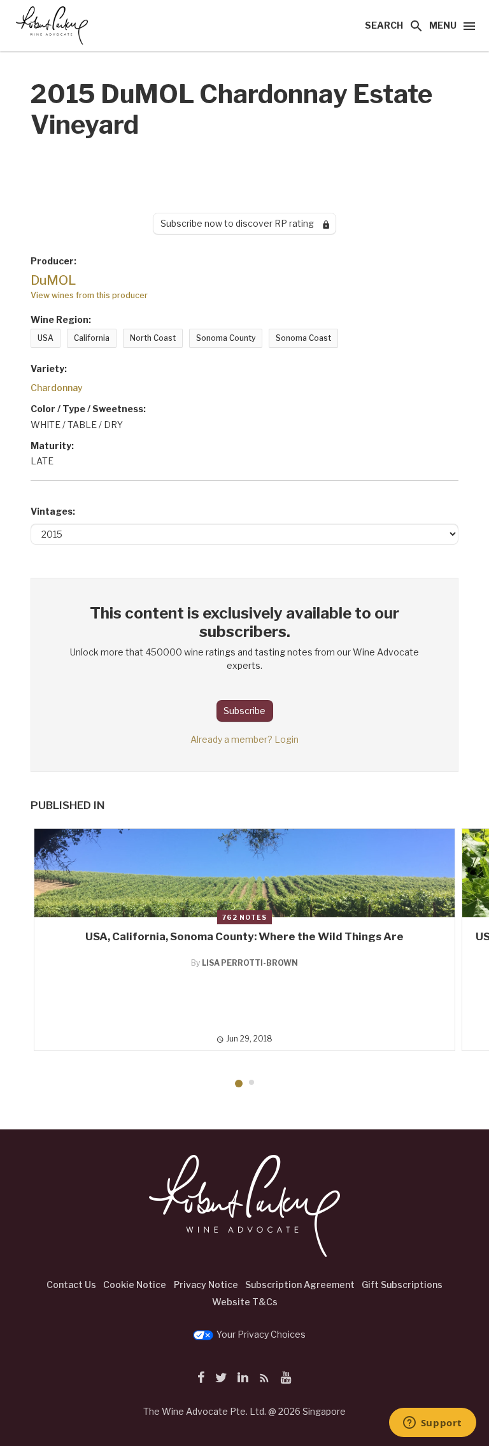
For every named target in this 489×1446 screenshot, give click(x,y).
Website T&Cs (245, 1301)
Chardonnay (57, 387)
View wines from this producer (89, 295)
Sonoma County (225, 338)
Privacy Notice (206, 1284)
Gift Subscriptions (402, 1284)
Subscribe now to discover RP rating (241, 223)
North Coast (153, 338)
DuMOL (53, 280)
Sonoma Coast (303, 338)
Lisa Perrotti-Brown (250, 963)
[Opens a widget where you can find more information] (432, 1424)
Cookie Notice (134, 1284)
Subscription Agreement (300, 1284)
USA (45, 338)
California (92, 338)
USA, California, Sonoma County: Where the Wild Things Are (244, 936)
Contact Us (71, 1284)
